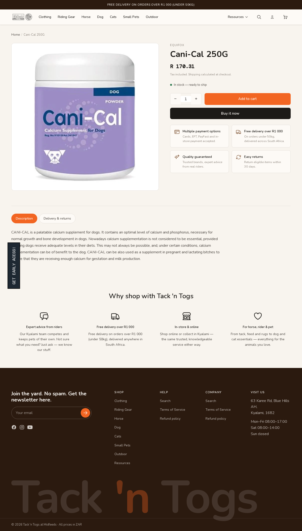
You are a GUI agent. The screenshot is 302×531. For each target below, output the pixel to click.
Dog (100, 17)
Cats (113, 17)
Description (24, 218)
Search (165, 401)
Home (15, 35)
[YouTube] (30, 427)
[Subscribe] (85, 413)
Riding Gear (66, 17)
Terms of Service (172, 409)
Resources (236, 17)
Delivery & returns (57, 218)
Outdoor (152, 17)
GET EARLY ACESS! (14, 266)
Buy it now (230, 113)
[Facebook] (14, 427)
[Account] (272, 17)
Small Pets (131, 17)
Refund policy (170, 418)
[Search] (259, 17)
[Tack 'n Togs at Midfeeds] (22, 17)
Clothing (45, 17)
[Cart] (285, 17)
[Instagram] (22, 427)
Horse (86, 17)
